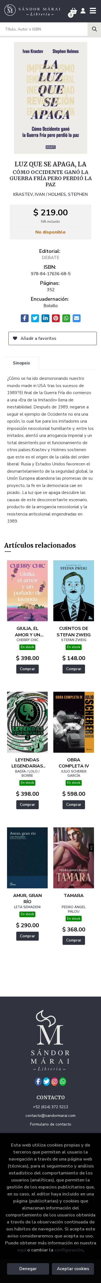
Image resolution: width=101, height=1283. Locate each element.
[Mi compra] (73, 11)
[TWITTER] (46, 1081)
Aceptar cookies (73, 1269)
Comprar (27, 669)
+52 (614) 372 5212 (50, 1107)
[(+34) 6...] (62, 1081)
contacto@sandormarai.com (50, 1115)
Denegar (28, 1269)
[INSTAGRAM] (54, 1081)
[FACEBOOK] (38, 1081)
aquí (21, 1250)
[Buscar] (94, 29)
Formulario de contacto (50, 1124)
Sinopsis (21, 363)
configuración (68, 1250)
